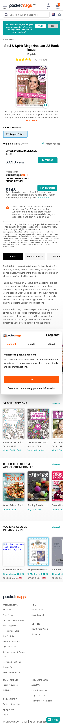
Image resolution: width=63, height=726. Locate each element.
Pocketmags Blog (11, 631)
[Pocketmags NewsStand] (20, 6)
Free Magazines (10, 625)
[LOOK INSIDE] (31, 106)
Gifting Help (36, 634)
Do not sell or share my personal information (31, 388)
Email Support (37, 615)
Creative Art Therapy (38, 442)
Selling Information (11, 704)
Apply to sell (8, 709)
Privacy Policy (9, 647)
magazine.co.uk (38, 695)
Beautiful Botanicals (13, 442)
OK (31, 379)
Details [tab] (31, 344)
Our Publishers (9, 636)
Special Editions (15, 403)
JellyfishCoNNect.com (41, 701)
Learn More (43, 197)
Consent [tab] (11, 344)
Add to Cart (15, 450)
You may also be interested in (15, 526)
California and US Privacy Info (14, 654)
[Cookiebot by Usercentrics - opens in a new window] (46, 336)
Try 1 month (47, 188)
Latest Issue (10, 39)
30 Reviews (40, 59)
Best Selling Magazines (13, 620)
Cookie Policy (9, 667)
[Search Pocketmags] (6, 15)
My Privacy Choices (12, 672)
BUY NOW (47, 160)
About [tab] (51, 344)
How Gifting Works (39, 629)
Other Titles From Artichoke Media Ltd (18, 464)
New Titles (8, 615)
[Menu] (5, 5)
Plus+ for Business (11, 641)
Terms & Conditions (12, 662)
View (5, 450)
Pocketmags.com (39, 690)
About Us (35, 685)
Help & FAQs (37, 610)
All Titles (7, 610)
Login (5, 715)
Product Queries (10, 685)
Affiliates (7, 690)
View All (56, 403)
